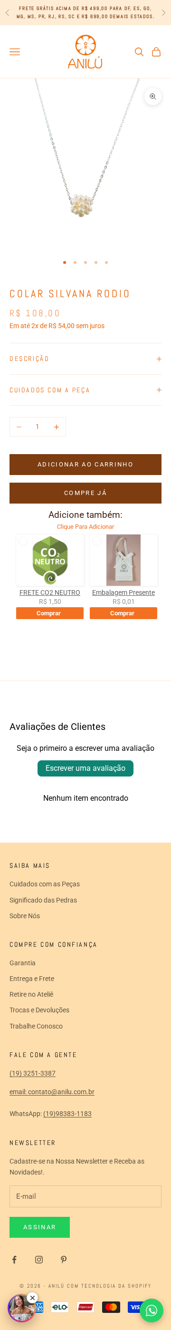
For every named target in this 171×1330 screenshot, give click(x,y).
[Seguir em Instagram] (39, 1259)
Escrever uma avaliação (85, 768)
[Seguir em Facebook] (14, 1259)
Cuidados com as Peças (45, 884)
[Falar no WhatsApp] (151, 1310)
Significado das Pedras (43, 900)
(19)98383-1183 (67, 1113)
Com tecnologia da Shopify (109, 1285)
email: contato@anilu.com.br (52, 1092)
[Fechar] (32, 1297)
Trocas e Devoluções (39, 1010)
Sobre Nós (25, 916)
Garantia (23, 963)
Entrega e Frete (32, 978)
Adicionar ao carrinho (85, 464)
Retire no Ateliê (31, 994)
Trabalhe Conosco (36, 1026)
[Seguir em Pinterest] (63, 1259)
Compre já (85, 492)
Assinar (39, 1227)
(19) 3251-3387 (33, 1073)
